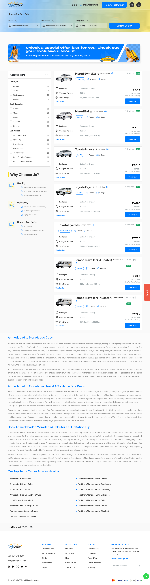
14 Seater (16, 122)
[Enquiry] (147, 292)
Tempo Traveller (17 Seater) (23, 161)
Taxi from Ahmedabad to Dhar (23, 516)
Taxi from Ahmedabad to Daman (92, 478)
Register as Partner (114, 4)
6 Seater (16, 117)
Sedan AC (16, 86)
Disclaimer (47, 562)
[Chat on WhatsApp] (146, 576)
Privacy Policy (48, 553)
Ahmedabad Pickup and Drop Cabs (25, 495)
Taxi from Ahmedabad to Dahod (24, 511)
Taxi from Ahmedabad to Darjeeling (94, 489)
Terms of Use (48, 548)
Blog (74, 4)
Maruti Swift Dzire (19, 135)
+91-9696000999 (16, 556)
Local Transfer (94, 562)
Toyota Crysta (18, 148)
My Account (70, 562)
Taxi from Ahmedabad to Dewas (92, 505)
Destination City (47, 20)
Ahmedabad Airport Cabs (21, 484)
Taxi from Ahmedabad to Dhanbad (93, 511)
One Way (92, 553)
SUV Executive (18, 95)
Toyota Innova (18, 144)
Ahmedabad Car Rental (20, 489)
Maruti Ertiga (17, 140)
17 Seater (16, 126)
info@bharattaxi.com (17, 560)
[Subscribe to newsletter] (139, 565)
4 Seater (16, 109)
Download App (90, 4)
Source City (12, 20)
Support (46, 567)
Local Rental (93, 548)
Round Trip (93, 558)
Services (69, 548)
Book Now (132, 101)
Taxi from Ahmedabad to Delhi (91, 500)
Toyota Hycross (18, 153)
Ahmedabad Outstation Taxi (22, 478)
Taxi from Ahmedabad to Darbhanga (94, 484)
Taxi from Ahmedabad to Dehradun (94, 495)
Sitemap (91, 567)
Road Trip (69, 553)
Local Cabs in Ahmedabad (21, 500)
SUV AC (16, 90)
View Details (60, 101)
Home (12, 14)
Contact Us (70, 567)
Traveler (16, 99)
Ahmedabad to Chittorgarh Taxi (24, 505)
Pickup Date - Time (82, 20)
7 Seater (16, 113)
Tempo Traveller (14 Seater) (23, 157)
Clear (45, 74)
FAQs (44, 558)
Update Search (124, 25)
